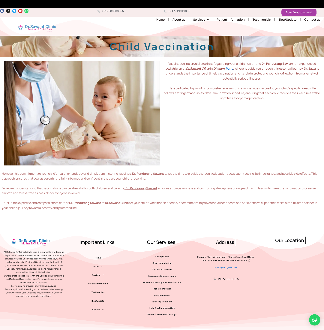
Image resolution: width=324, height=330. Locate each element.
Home (160, 19)
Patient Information (231, 19)
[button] (314, 319)
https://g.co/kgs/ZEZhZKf (226, 267)
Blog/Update (287, 19)
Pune (229, 68)
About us (178, 19)
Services (199, 19)
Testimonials (262, 19)
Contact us (312, 19)
